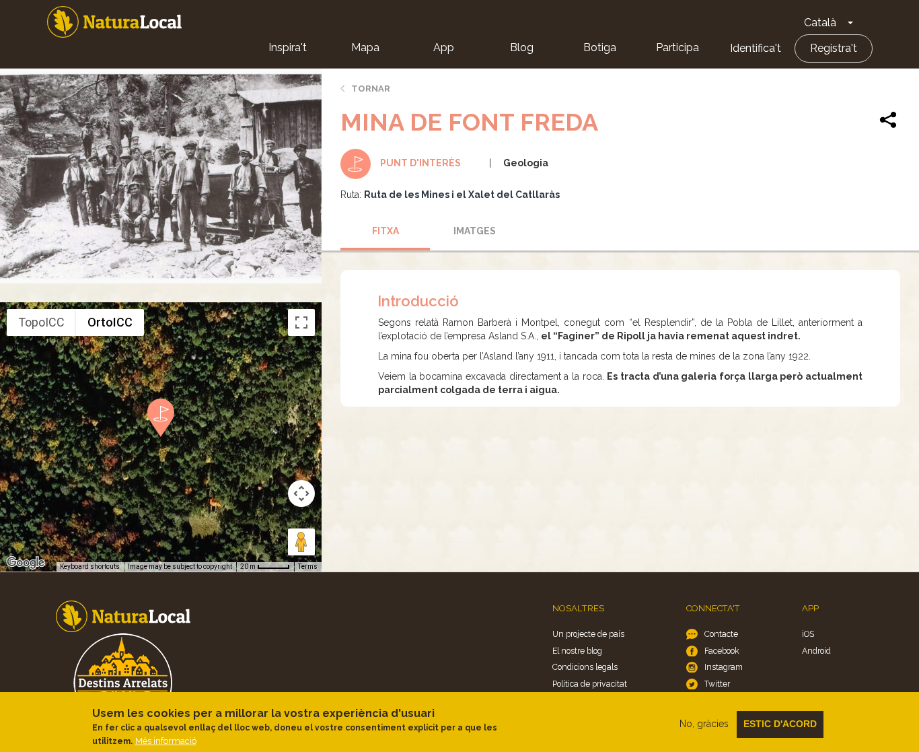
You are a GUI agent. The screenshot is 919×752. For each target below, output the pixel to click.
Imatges (474, 231)
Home (114, 22)
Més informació (165, 741)
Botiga (599, 47)
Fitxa (385, 231)
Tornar (370, 88)
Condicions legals (585, 667)
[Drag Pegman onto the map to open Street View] (301, 541)
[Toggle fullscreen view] (301, 322)
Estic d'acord (780, 723)
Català (820, 22)
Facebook (721, 651)
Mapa (365, 47)
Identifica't (755, 48)
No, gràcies (704, 723)
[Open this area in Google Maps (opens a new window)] (25, 563)
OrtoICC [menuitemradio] (110, 322)
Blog (522, 47)
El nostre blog (577, 651)
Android (816, 651)
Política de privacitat (589, 684)
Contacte (721, 634)
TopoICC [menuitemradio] (41, 322)
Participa (677, 47)
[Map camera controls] (301, 493)
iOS (808, 634)
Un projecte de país (588, 634)
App (443, 47)
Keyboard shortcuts (90, 566)
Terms (308, 566)
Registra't (833, 48)
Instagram (723, 667)
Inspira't (287, 47)
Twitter (717, 684)
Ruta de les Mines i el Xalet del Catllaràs (462, 194)
